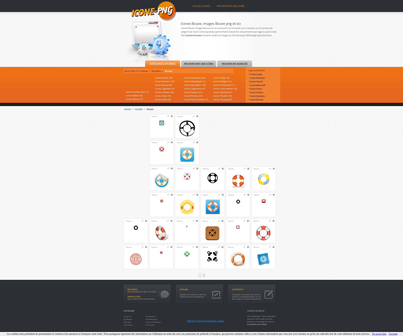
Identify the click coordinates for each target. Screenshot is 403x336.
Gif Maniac (128, 319)
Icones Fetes (163, 95)
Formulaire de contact (257, 324)
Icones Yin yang (222, 99)
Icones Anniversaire (137, 91)
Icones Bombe (163, 77)
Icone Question (257, 96)
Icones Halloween (194, 77)
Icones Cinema (164, 92)
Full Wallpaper (152, 319)
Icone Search (256, 81)
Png (153, 116)
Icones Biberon (134, 99)
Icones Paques (193, 92)
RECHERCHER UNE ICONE (230, 6)
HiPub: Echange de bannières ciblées (205, 321)
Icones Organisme (194, 88)
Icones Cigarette (164, 88)
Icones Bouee (163, 85)
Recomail (133, 289)
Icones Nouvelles (194, 85)
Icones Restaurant (224, 85)
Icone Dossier (257, 99)
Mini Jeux (127, 322)
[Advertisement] (230, 51)
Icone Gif (127, 316)
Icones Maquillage (194, 81)
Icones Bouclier (164, 81)
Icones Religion (222, 81)
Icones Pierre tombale (196, 99)
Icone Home (256, 88)
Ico (156, 116)
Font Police (150, 325)
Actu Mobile (151, 316)
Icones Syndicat (222, 92)
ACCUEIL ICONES (201, 6)
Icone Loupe (256, 74)
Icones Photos (193, 95)
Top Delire (128, 325)
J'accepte (393, 334)
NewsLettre (134, 297)
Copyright (237, 289)
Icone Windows (257, 77)
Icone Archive (256, 92)
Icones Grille (163, 99)
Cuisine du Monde (153, 322)
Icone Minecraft (257, 85)
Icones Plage (221, 77)
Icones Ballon (134, 95)
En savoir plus (379, 334)
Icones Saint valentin (225, 88)
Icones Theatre (222, 95)
